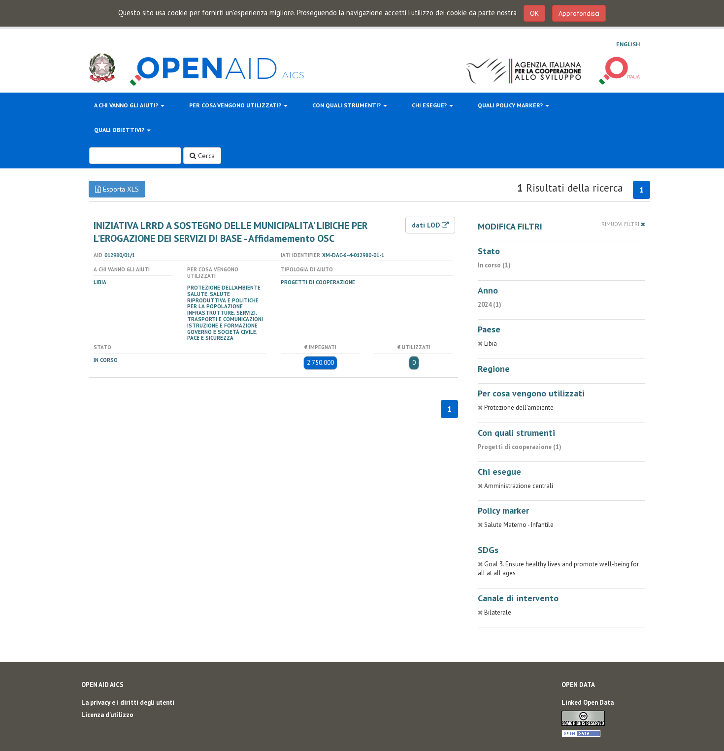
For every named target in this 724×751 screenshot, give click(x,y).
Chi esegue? (430, 105)
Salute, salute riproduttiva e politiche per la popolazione (223, 300)
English (628, 44)
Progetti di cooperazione (318, 282)
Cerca (205, 155)
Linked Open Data (587, 702)
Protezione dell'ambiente (224, 287)
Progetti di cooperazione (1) (519, 447)
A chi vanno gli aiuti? (127, 105)
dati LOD (427, 225)
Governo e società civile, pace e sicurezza (222, 335)
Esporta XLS (120, 189)
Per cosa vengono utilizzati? (236, 105)
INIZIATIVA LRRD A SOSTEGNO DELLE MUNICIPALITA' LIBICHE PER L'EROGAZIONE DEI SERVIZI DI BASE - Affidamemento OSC (231, 232)
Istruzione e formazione (222, 325)
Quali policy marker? (511, 105)
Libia (100, 282)
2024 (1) (489, 304)
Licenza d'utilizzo (107, 715)
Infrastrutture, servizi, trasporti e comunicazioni (225, 316)
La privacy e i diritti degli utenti (127, 702)
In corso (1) (494, 265)
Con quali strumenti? (347, 105)
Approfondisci (579, 13)
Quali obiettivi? (120, 129)
